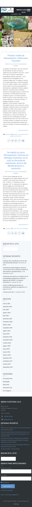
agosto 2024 (6, 312)
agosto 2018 (6, 346)
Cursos (14, 228)
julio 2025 (6, 309)
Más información (23, 130)
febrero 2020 (7, 324)
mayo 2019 (6, 334)
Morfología (25, 228)
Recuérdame (5, 482)
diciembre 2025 (7, 306)
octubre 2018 (7, 343)
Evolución (19, 228)
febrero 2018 (7, 355)
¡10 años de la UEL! (8, 292)
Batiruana (15, 134)
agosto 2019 (6, 331)
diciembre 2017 (7, 358)
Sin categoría (7, 390)
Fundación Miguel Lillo (13, 494)
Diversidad (21, 134)
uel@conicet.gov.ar (8, 419)
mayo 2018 (6, 349)
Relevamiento (18, 136)
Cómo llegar (7, 413)
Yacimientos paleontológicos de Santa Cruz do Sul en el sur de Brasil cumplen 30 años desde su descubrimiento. (15, 269)
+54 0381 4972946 (8, 416)
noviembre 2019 (7, 328)
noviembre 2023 (7, 321)
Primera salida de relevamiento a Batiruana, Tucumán (16, 58)
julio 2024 (6, 315)
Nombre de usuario (6, 468)
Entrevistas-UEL (7, 378)
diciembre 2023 (7, 319)
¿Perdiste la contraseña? (7, 490)
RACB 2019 (6, 384)
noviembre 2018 (7, 340)
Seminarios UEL (7, 387)
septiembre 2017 (8, 367)
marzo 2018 (6, 352)
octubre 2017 (7, 364)
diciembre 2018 (7, 337)
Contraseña (4, 475)
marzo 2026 (6, 303)
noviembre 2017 (7, 361)
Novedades (8, 134)
